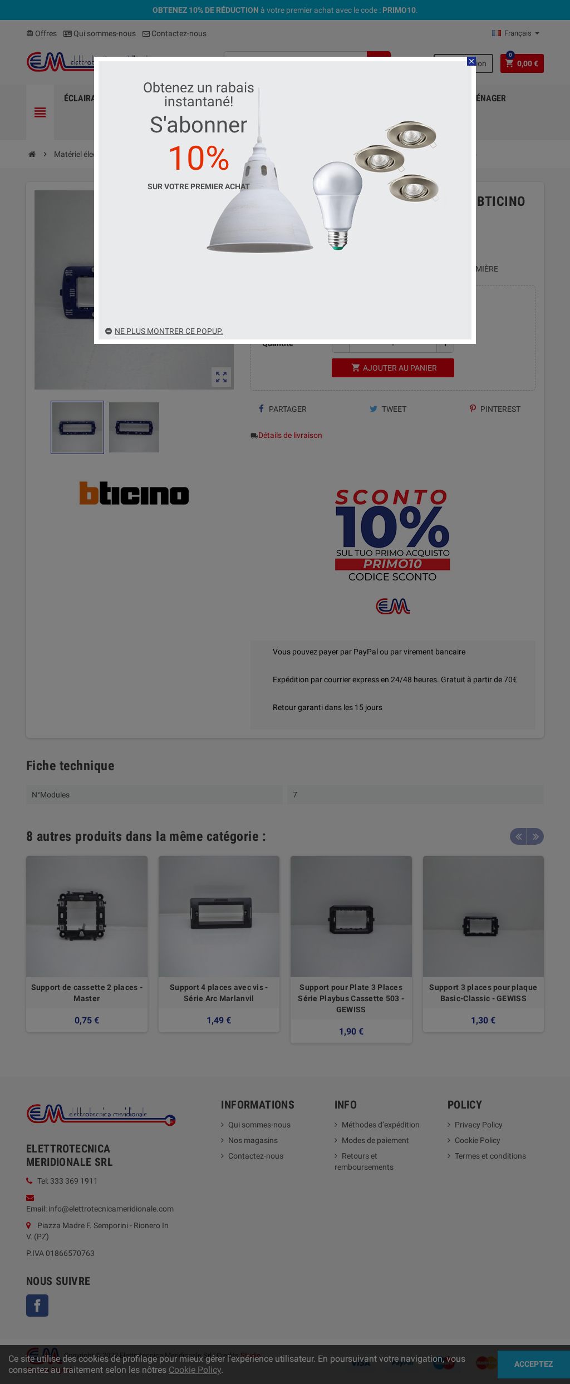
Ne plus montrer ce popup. (169, 331)
